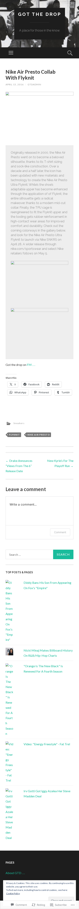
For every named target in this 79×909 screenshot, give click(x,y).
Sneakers (19, 423)
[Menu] (11, 52)
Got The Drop (39, 14)
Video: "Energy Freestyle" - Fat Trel (47, 744)
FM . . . (31, 364)
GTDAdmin (34, 84)
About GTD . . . (15, 873)
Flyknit (14, 434)
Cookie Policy (13, 893)
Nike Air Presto (38, 434)
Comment (60, 532)
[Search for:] (39, 554)
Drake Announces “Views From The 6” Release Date (19, 466)
